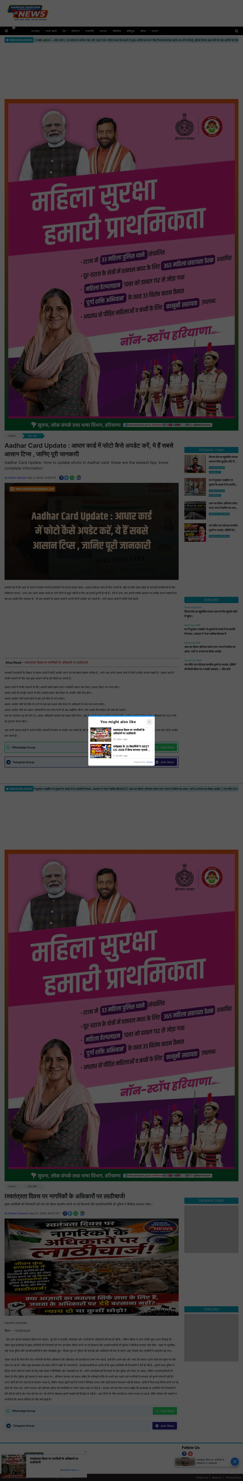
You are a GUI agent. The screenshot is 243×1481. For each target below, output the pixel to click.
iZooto (150, 762)
